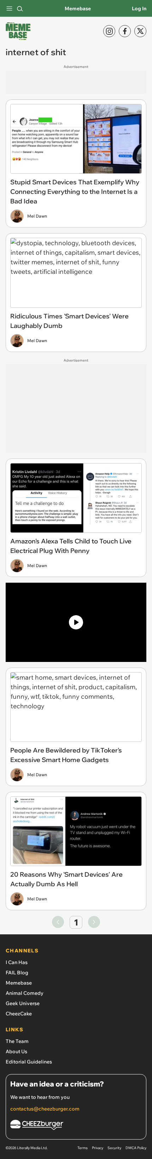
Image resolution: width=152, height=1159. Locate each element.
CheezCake (19, 1013)
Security (114, 1148)
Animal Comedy (24, 993)
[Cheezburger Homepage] (76, 1126)
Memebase (78, 8)
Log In (139, 8)
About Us (16, 1051)
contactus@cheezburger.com (45, 1109)
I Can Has (17, 962)
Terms (82, 1148)
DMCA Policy (135, 1148)
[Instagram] (109, 31)
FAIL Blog (17, 972)
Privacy (97, 1148)
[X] (140, 31)
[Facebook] (125, 31)
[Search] (19, 8)
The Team (17, 1041)
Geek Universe (23, 1003)
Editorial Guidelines (29, 1062)
